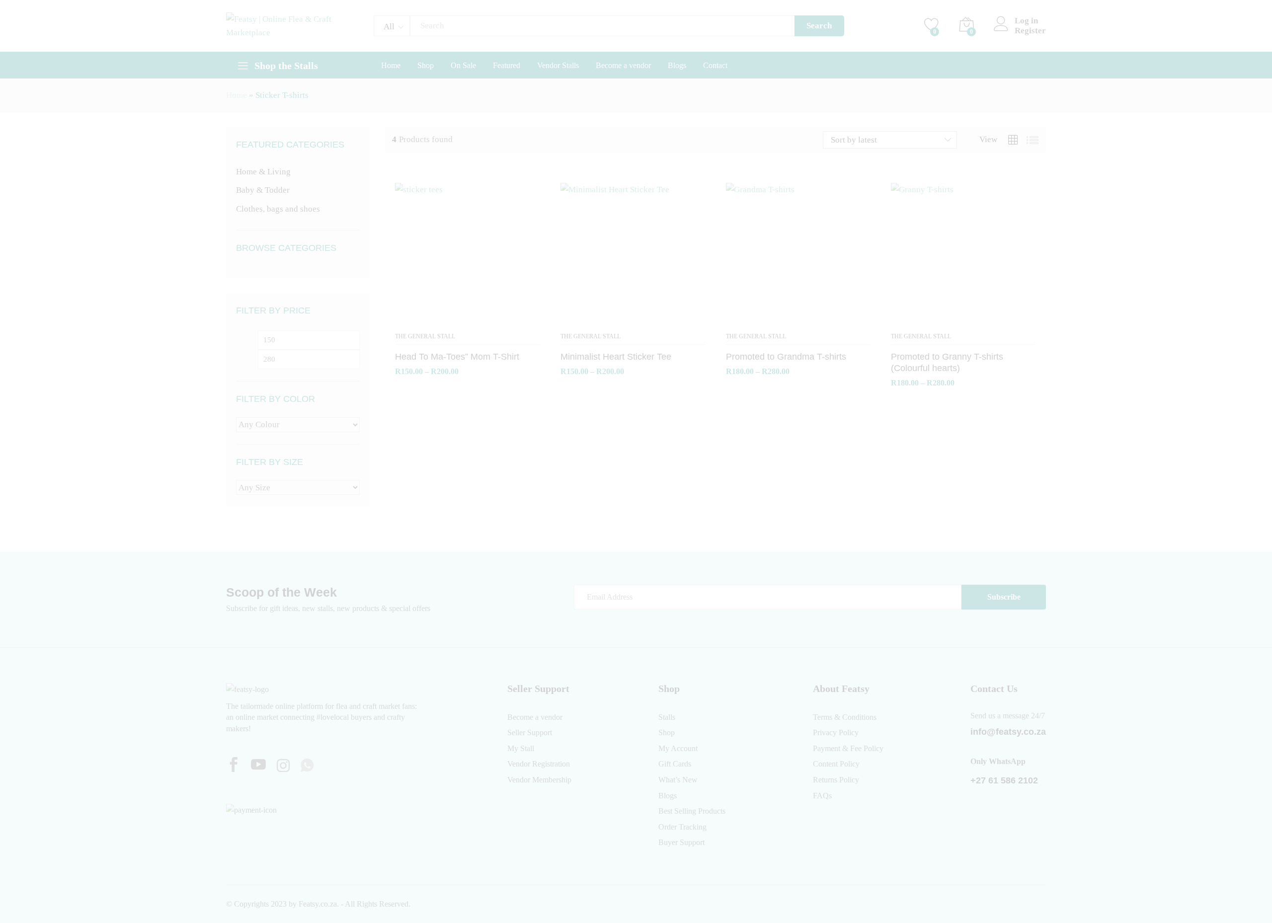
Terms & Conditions (844, 717)
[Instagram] (283, 766)
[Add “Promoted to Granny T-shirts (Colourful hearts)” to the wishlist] (963, 320)
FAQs (822, 795)
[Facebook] (233, 766)
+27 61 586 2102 (1004, 780)
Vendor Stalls (558, 66)
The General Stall (425, 336)
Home (390, 66)
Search (819, 25)
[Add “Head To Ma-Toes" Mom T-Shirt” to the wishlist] (467, 320)
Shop (425, 66)
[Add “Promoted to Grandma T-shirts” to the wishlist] (798, 320)
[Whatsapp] (307, 766)
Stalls (666, 717)
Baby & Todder (263, 190)
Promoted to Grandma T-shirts (786, 357)
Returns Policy (836, 779)
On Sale (463, 66)
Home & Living (263, 171)
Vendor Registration (538, 764)
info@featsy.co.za (1008, 732)
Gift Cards (674, 764)
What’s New (678, 779)
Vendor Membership (539, 779)
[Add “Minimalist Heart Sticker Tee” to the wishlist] (632, 320)
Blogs (677, 66)
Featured (506, 66)
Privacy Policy (836, 732)
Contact (715, 66)
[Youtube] (258, 766)
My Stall (520, 748)
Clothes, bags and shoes (278, 209)
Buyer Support (681, 842)
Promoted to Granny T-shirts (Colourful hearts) (947, 362)
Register (1030, 30)
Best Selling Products (691, 811)
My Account (678, 748)
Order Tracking (682, 827)
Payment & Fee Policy (848, 748)
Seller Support (529, 732)
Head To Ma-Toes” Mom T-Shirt (457, 357)
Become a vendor (623, 66)
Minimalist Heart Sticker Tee (615, 357)
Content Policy (836, 764)
